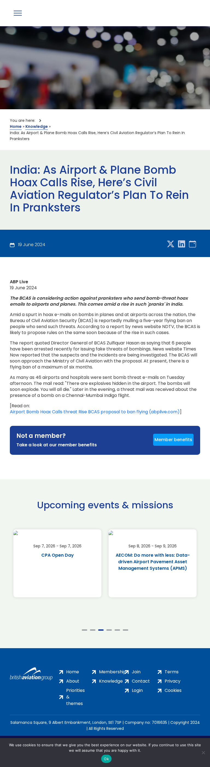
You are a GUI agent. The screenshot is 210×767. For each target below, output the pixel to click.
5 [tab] (117, 630)
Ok (106, 759)
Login (137, 690)
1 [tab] (84, 630)
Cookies (173, 690)
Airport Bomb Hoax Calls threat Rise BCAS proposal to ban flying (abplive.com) (95, 412)
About (72, 681)
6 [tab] (125, 630)
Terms (172, 672)
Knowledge (36, 126)
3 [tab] (101, 630)
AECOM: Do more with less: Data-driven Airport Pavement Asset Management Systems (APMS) (153, 561)
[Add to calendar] (192, 244)
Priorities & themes (75, 697)
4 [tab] (109, 630)
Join (136, 672)
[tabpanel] (57, 563)
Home (16, 126)
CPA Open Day (57, 555)
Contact (141, 681)
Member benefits (173, 439)
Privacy (172, 681)
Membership (112, 672)
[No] (203, 752)
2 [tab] (92, 630)
